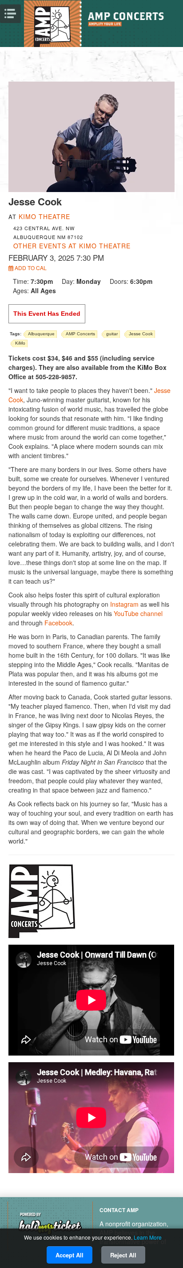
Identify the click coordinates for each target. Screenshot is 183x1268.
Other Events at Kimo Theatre (72, 245)
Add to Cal (30, 267)
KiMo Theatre (44, 216)
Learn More (148, 1237)
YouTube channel (138, 613)
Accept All (70, 1255)
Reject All (123, 1255)
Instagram (124, 604)
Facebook (58, 622)
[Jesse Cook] (91, 135)
